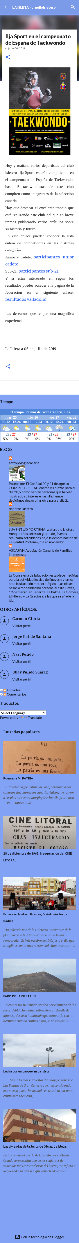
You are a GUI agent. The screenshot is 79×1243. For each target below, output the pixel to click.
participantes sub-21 (38, 271)
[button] (8, 57)
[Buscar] (72, 7)
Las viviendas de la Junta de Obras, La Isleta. (34, 1146)
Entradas (13, 690)
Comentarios (16, 694)
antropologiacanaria (24, 463)
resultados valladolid (26, 299)
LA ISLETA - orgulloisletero (34, 7)
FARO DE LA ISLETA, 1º (19, 996)
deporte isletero (21, 508)
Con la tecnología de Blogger (42, 1237)
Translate (35, 717)
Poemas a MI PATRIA (18, 778)
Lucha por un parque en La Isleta (26, 1071)
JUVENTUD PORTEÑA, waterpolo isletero (41, 529)
